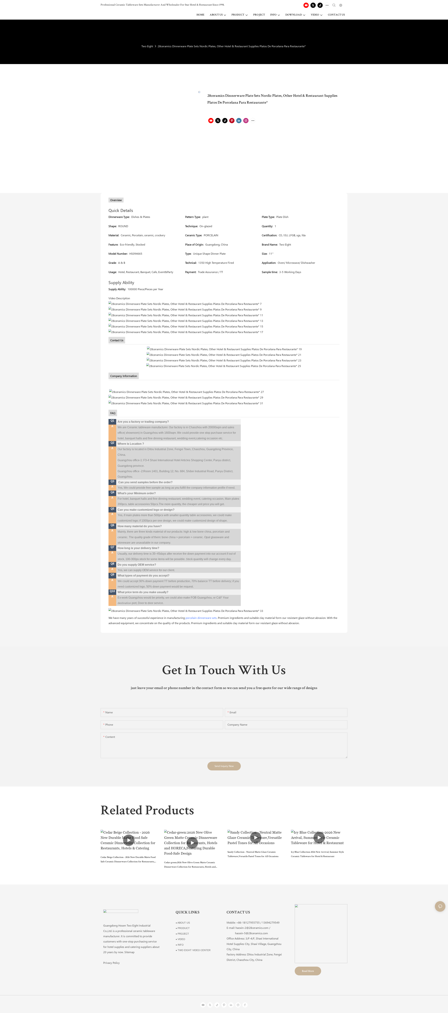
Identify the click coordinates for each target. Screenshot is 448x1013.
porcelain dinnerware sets (201, 618)
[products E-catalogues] (223, 359)
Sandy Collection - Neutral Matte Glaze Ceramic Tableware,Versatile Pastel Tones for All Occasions (252, 854)
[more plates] (301, 366)
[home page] (186, 610)
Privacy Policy (111, 963)
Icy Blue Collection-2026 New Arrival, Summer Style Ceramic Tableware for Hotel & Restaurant (317, 854)
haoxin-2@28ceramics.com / (253, 928)
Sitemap (129, 952)
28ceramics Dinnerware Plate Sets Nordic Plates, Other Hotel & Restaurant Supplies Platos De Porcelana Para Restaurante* (232, 46)
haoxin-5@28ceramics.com (247, 933)
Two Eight (147, 46)
